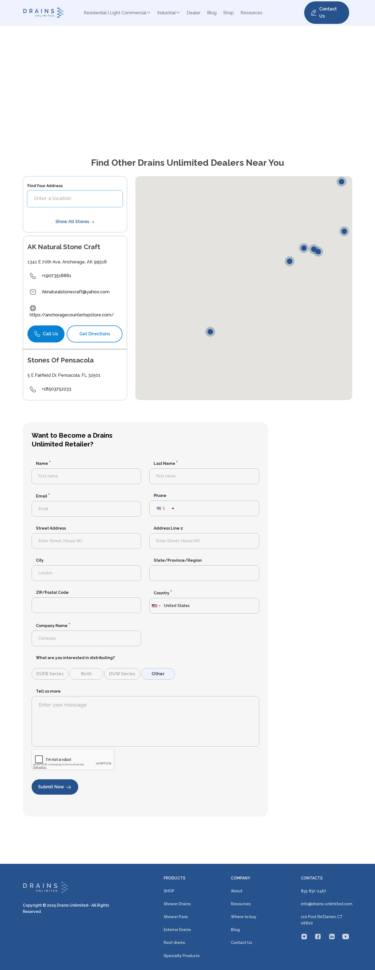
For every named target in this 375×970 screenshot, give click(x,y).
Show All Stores (72, 221)
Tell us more (48, 691)
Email (43, 496)
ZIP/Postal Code (52, 592)
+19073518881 (56, 275)
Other (158, 673)
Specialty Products (182, 956)
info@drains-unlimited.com (326, 904)
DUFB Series (50, 673)
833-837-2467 (313, 891)
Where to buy (243, 917)
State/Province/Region (178, 560)
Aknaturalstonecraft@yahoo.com (76, 291)
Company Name (53, 625)
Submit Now (51, 786)
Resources (251, 12)
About (236, 891)
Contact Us (328, 12)
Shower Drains (177, 904)
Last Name (166, 463)
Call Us (50, 333)
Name (43, 463)
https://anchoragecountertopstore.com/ (72, 314)
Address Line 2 (168, 528)
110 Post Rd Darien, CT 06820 (322, 920)
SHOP (169, 891)
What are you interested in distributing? (75, 658)
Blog (212, 12)
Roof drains (174, 942)
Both (86, 673)
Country (163, 593)
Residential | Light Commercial (115, 12)
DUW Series (122, 673)
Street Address (51, 528)
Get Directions (94, 333)
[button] (211, 333)
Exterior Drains (177, 929)
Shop (228, 12)
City (40, 560)
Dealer (193, 12)
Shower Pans (176, 917)
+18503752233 (56, 389)
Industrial (166, 12)
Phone (160, 495)
